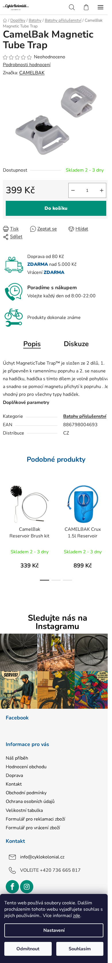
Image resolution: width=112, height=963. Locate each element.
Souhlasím (80, 949)
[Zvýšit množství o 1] (101, 190)
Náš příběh (17, 758)
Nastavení (54, 930)
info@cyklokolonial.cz (42, 857)
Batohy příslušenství (84, 416)
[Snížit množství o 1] (73, 190)
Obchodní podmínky (26, 793)
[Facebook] (12, 886)
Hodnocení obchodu (26, 767)
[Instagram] (26, 886)
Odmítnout (27, 949)
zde (76, 915)
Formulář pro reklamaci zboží (35, 819)
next (106, 504)
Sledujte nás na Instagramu (57, 622)
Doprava (14, 775)
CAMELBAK (32, 73)
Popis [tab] (32, 343)
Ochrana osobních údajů (30, 801)
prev (6, 504)
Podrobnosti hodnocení (27, 65)
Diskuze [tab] (76, 343)
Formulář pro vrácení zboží (33, 828)
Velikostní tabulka (24, 810)
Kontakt (14, 784)
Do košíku (56, 208)
